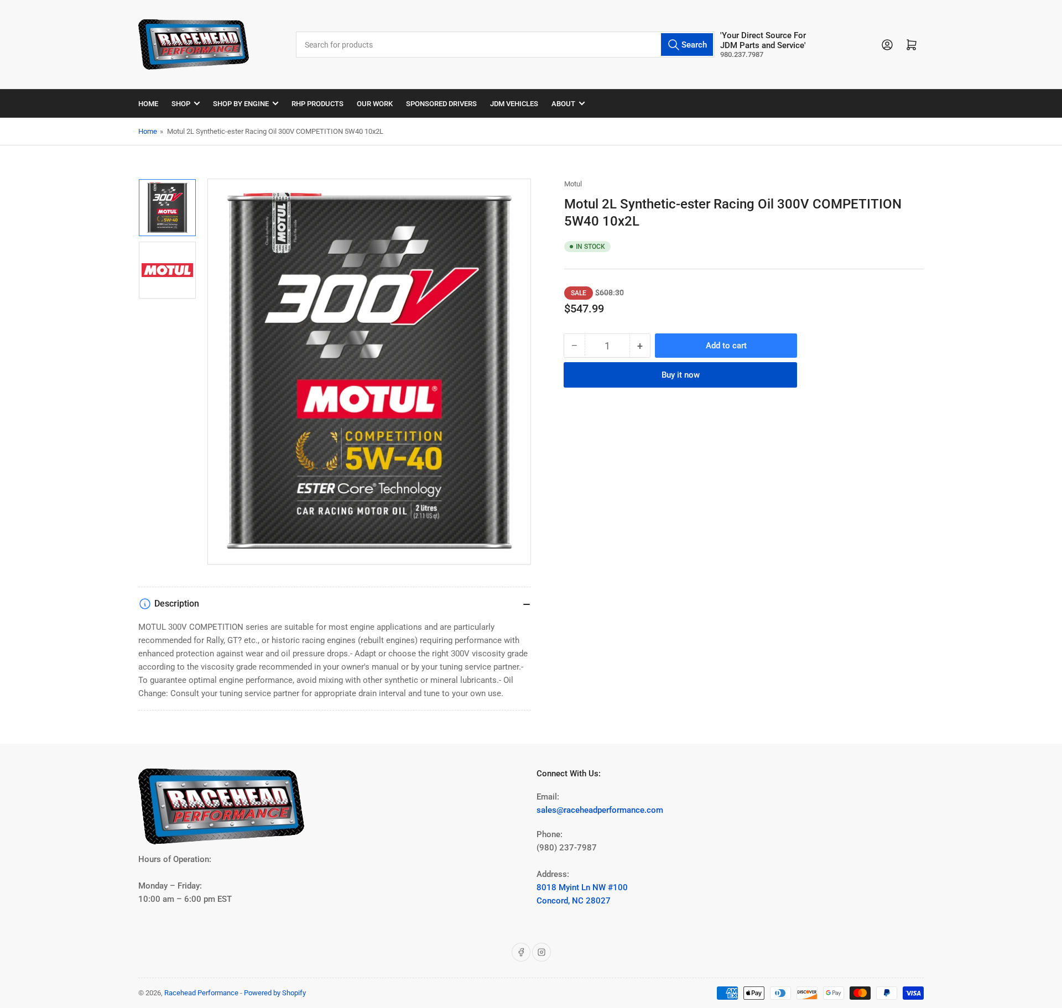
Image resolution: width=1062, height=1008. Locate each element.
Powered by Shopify (275, 993)
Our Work (375, 104)
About (563, 104)
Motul (573, 184)
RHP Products (317, 104)
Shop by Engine (241, 104)
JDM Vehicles (514, 104)
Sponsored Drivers (441, 104)
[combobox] (505, 45)
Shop (180, 104)
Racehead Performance (201, 993)
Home (148, 104)
